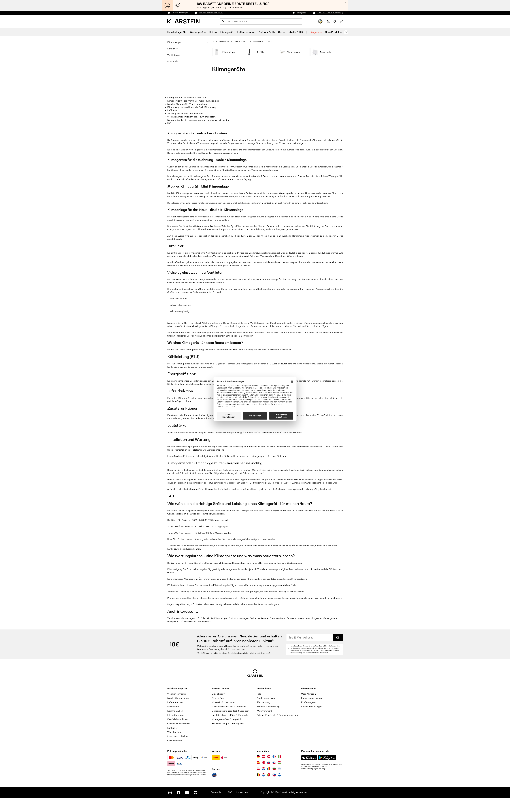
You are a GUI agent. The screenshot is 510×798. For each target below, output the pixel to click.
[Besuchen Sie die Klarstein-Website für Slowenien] (274, 774)
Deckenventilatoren (259, 618)
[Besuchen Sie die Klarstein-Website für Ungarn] (279, 762)
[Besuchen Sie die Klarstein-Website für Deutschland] (258, 756)
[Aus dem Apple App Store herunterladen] (309, 757)
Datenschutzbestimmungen (314, 766)
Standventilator (278, 618)
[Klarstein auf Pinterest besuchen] (195, 793)
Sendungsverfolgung (267, 698)
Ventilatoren (173, 55)
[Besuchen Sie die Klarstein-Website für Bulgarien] (274, 768)
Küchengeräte (330, 618)
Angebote (316, 32)
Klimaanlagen (174, 42)
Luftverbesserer (188, 621)
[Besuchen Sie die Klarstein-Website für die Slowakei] (268, 762)
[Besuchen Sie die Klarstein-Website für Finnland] (279, 768)
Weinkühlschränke (176, 693)
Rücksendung (263, 702)
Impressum (242, 792)
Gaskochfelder (174, 740)
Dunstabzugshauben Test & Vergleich (230, 710)
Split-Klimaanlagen (238, 618)
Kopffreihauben (175, 710)
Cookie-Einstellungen (311, 706)
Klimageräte (224, 41)
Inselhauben (173, 706)
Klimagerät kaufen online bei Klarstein (186, 97)
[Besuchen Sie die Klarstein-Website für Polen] (258, 768)
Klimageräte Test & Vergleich (226, 719)
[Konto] (328, 21)
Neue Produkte (333, 32)
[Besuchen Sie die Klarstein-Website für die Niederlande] (263, 774)
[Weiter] (346, 32)
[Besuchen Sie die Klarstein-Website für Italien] (279, 756)
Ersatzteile (172, 61)
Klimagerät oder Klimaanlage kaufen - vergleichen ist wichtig (198, 120)
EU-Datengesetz (309, 702)
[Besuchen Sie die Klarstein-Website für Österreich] (263, 756)
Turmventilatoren (295, 618)
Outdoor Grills (204, 621)
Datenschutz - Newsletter (319, 653)
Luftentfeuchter (175, 702)
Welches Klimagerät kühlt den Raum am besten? (191, 116)
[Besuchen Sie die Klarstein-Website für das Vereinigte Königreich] (263, 762)
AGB (230, 792)
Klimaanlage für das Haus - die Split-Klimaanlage (192, 107)
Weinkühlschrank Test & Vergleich (229, 706)
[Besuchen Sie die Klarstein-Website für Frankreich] (274, 756)
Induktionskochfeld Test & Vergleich (230, 715)
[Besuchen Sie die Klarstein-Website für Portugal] (268, 774)
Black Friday (218, 693)
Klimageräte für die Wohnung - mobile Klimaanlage (193, 100)
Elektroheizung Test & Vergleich (228, 723)
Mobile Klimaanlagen (217, 618)
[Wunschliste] (334, 21)
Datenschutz (217, 792)
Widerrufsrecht (264, 710)
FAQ (169, 123)
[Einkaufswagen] (341, 21)
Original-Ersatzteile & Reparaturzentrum (277, 715)
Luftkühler (172, 48)
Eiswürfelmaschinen (177, 719)
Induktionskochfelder (177, 736)
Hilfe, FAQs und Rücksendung (330, 13)
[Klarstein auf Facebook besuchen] (178, 793)
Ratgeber (301, 13)
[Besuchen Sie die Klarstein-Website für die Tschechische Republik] (274, 762)
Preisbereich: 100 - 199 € (262, 41)
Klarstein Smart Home (223, 702)
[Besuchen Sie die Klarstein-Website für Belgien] (258, 774)
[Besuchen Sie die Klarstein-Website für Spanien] (258, 762)
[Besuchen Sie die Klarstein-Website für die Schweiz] (268, 756)
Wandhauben (174, 732)
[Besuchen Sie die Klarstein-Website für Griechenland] (279, 775)
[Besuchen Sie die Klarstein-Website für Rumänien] (268, 768)
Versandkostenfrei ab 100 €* (211, 13)
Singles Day (218, 698)
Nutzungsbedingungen (309, 769)
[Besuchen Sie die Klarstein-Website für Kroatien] (263, 768)
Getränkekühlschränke (178, 723)
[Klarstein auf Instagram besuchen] (170, 793)
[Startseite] (215, 41)
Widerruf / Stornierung (268, 706)
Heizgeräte (172, 621)
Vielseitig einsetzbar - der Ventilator (185, 113)
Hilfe (259, 693)
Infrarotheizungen (176, 715)
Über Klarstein (308, 693)
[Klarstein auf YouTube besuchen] (187, 793)
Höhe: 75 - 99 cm (241, 41)
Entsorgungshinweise (311, 698)
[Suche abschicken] (223, 21)
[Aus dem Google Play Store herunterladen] (327, 757)
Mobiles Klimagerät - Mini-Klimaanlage (187, 104)
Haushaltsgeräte (313, 618)
